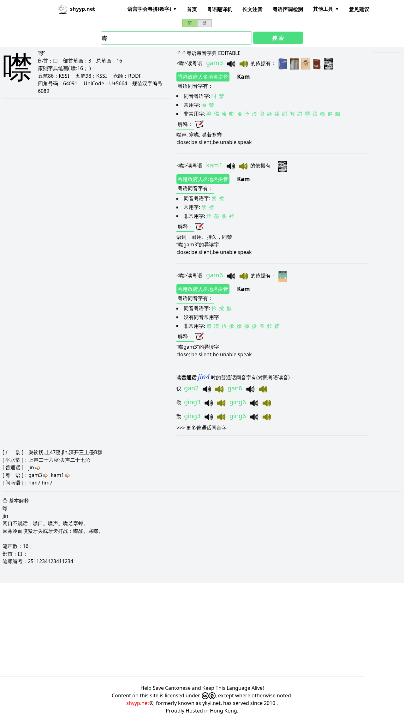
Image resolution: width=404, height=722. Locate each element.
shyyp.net (137, 703)
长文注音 (252, 9)
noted (284, 695)
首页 (192, 9)
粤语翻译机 (219, 9)
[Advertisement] (189, 629)
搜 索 (278, 37)
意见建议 (359, 9)
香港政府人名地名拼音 (203, 76)
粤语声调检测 (288, 9)
